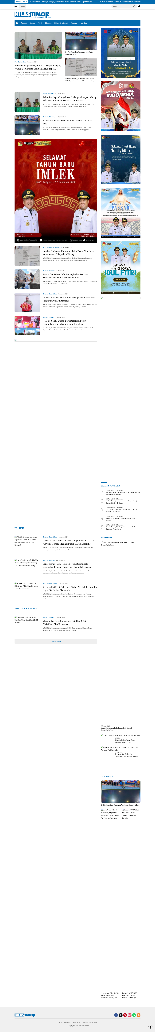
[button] (134, 6)
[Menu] (16, 6)
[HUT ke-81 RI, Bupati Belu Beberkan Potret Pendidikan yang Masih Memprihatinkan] (27, 325)
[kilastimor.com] (33, 15)
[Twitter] (121, 1015)
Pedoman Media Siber (89, 1022)
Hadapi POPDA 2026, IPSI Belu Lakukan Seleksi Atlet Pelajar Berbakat (129, 995)
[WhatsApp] (134, 1015)
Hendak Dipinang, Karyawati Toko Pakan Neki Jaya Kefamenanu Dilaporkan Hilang (79, 80)
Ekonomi (48, 23)
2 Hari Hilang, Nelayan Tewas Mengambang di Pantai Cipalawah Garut (122, 502)
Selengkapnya (56, 641)
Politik (40, 23)
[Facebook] (116, 1015)
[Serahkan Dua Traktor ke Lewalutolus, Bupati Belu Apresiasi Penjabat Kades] (120, 749)
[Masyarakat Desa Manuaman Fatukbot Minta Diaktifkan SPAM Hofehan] (27, 626)
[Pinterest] (125, 1015)
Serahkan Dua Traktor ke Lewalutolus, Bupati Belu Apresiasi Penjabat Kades (127, 755)
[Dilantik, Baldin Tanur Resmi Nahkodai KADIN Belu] (120, 735)
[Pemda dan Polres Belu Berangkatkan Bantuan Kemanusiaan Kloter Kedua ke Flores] (27, 279)
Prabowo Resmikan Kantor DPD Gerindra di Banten (121, 519)
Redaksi (77, 1022)
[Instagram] (130, 1015)
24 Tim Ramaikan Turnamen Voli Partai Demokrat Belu (89, 2)
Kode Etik (68, 1022)
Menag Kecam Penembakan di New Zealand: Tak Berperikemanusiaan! (123, 493)
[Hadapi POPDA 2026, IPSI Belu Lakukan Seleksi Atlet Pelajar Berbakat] (131, 900)
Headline (23, 62)
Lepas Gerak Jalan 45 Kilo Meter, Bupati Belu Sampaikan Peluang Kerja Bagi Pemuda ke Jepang (110, 995)
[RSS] (138, 1015)
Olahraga (73, 23)
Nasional (24, 23)
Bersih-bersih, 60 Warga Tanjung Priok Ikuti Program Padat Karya (121, 528)
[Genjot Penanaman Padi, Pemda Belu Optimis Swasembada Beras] (120, 632)
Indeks (22, 6)
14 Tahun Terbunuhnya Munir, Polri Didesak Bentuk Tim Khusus (121, 511)
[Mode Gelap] (139, 6)
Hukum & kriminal (61, 23)
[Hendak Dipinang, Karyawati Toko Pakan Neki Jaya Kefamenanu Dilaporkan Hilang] (81, 67)
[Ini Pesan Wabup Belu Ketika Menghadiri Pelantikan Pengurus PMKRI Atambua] (27, 302)
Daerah (32, 23)
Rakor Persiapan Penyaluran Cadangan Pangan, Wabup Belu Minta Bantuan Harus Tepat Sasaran (38, 68)
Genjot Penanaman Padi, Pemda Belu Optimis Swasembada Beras (116, 729)
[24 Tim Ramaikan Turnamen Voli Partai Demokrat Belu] (81, 41)
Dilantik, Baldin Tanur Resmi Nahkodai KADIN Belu (125, 741)
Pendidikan (83, 23)
